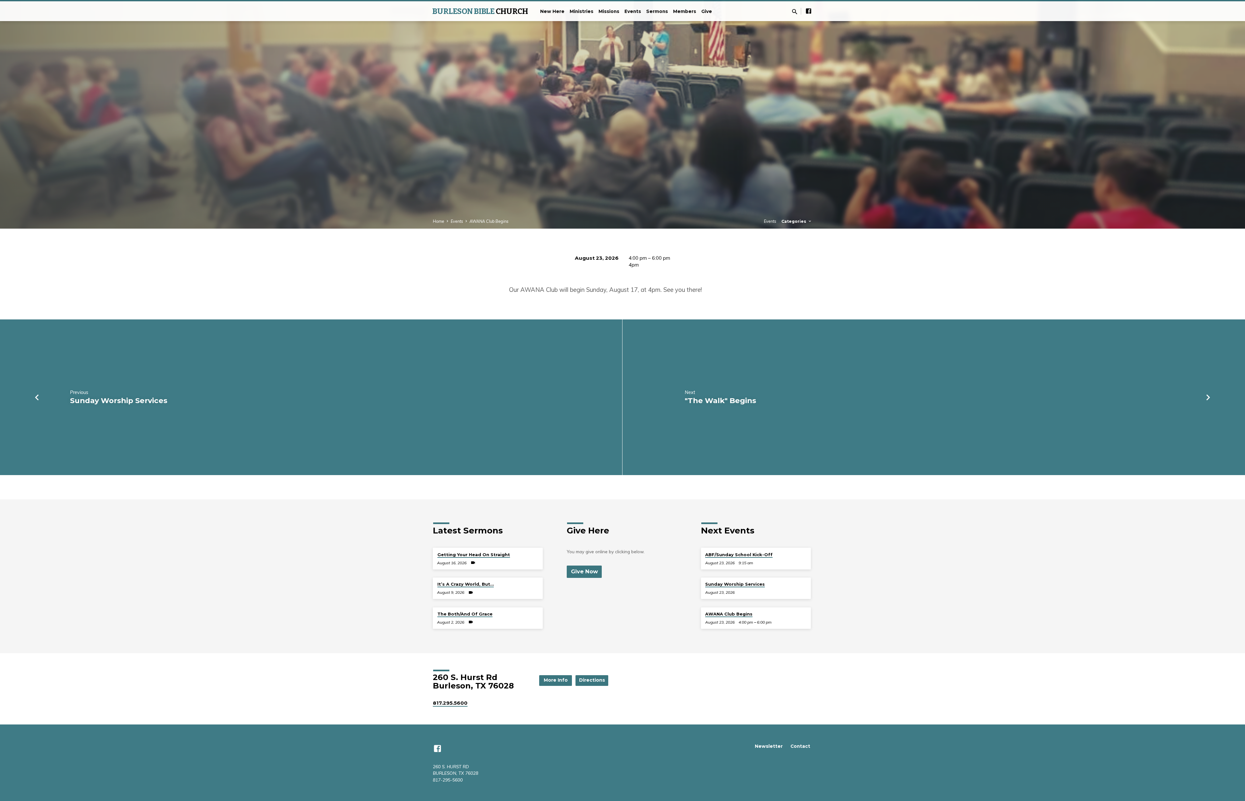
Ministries (581, 11)
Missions (609, 11)
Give (706, 11)
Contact (800, 746)
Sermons (657, 11)
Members (684, 11)
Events (632, 11)
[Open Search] (794, 11)
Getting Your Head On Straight (473, 554)
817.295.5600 (450, 703)
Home (438, 221)
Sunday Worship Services (118, 400)
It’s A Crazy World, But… (465, 584)
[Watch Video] (473, 562)
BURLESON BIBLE (480, 11)
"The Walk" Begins (720, 400)
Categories (794, 221)
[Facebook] (808, 10)
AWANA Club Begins (488, 221)
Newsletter (769, 746)
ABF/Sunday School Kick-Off (739, 554)
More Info (556, 680)
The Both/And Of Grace (464, 613)
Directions (592, 680)
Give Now (584, 571)
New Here (552, 11)
